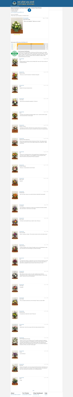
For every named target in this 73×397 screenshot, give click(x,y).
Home (12, 6)
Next (33, 390)
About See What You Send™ (16, 394)
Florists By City (16, 6)
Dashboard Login (36, 394)
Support (46, 394)
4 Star (14, 45)
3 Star (14, 46)
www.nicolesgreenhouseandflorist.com (17, 12)
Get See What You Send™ (26, 394)
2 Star (14, 47)
